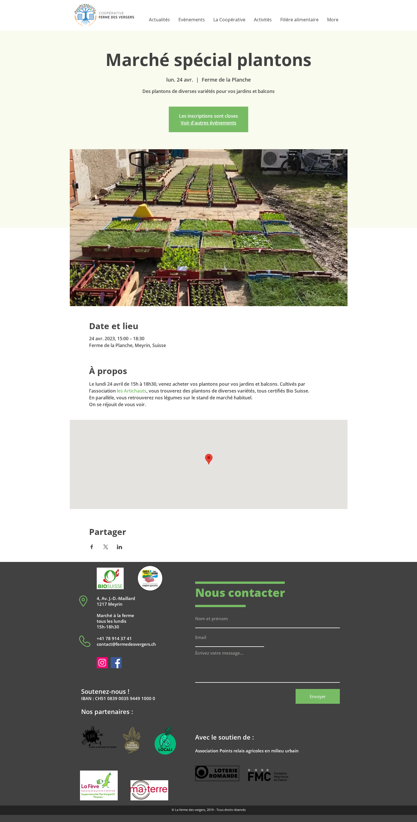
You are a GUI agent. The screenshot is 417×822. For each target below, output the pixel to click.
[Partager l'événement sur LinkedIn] (119, 547)
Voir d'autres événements (208, 123)
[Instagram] (102, 662)
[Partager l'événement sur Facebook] (91, 547)
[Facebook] (116, 662)
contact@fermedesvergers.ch (126, 644)
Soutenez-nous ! (105, 691)
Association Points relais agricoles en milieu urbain (247, 751)
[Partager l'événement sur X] (105, 547)
